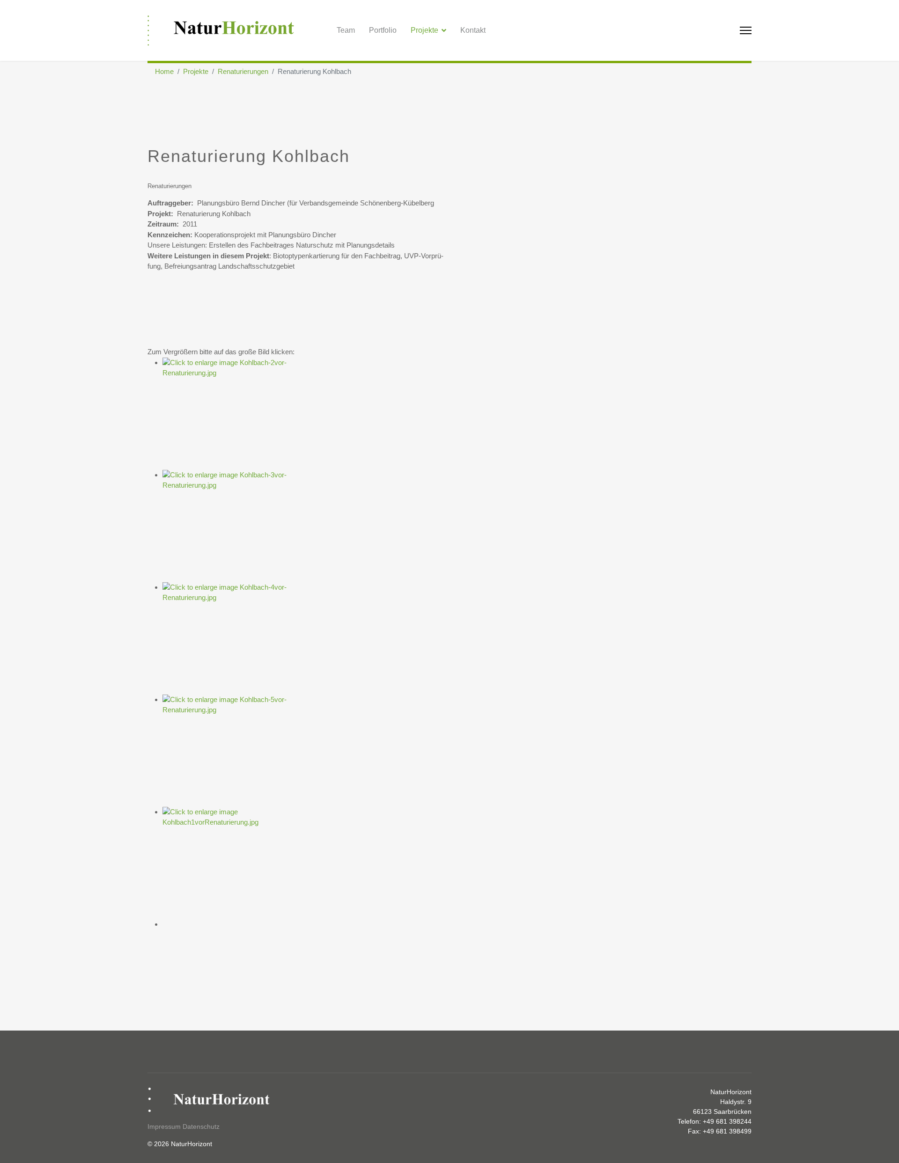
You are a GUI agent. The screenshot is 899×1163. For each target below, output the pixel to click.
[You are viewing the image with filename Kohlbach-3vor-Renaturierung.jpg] (457, 526)
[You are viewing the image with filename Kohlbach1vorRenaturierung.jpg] (457, 863)
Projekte (424, 30)
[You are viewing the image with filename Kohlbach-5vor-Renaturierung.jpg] (457, 751)
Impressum (164, 1126)
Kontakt (473, 30)
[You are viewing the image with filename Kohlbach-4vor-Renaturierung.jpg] (457, 638)
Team (346, 30)
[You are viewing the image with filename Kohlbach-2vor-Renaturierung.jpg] (457, 414)
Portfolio (383, 30)
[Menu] (746, 30)
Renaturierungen (169, 186)
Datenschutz (201, 1126)
